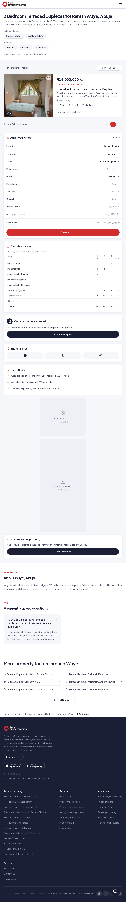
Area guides (65, 827)
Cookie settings (85, 893)
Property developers (69, 801)
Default (109, 67)
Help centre (9, 868)
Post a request (65, 334)
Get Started (61, 551)
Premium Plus (105, 807)
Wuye (70, 714)
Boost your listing (107, 812)
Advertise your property (110, 796)
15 (97, 296)
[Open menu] (120, 4)
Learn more (12, 757)
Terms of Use (69, 893)
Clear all (116, 137)
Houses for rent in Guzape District (20, 796)
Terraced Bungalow (16, 290)
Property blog (66, 822)
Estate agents (66, 796)
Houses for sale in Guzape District (20, 807)
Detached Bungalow (16, 279)
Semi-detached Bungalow (19, 285)
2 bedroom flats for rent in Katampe (22, 833)
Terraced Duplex (14, 296)
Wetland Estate (35, 36)
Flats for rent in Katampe (16, 822)
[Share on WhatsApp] (101, 355)
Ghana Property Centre (39, 778)
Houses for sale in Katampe (17, 827)
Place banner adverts (108, 822)
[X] (106, 893)
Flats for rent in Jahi (13, 843)
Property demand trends (71, 807)
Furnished (25, 47)
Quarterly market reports (72, 817)
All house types (13, 54)
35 (104, 306)
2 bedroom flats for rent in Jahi (19, 854)
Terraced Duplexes (45, 714)
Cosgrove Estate (14, 36)
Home (6, 714)
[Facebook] (99, 893)
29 (104, 296)
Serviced (10, 47)
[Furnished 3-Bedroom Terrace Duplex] (63, 95)
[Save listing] (48, 78)
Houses (29, 714)
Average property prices (71, 812)
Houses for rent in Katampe (17, 817)
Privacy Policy (54, 893)
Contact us (9, 873)
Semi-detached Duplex (17, 274)
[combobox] (70, 146)
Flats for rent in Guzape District (19, 801)
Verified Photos (106, 817)
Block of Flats (13, 263)
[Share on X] (63, 355)
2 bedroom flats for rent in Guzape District (25, 812)
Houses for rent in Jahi (14, 838)
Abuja (61, 714)
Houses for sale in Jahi (14, 848)
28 (97, 306)
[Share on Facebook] (25, 355)
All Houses (12, 306)
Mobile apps (10, 878)
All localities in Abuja (36, 54)
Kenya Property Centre (15, 778)
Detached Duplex (14, 269)
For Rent (17, 714)
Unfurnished (41, 47)
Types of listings (106, 801)
